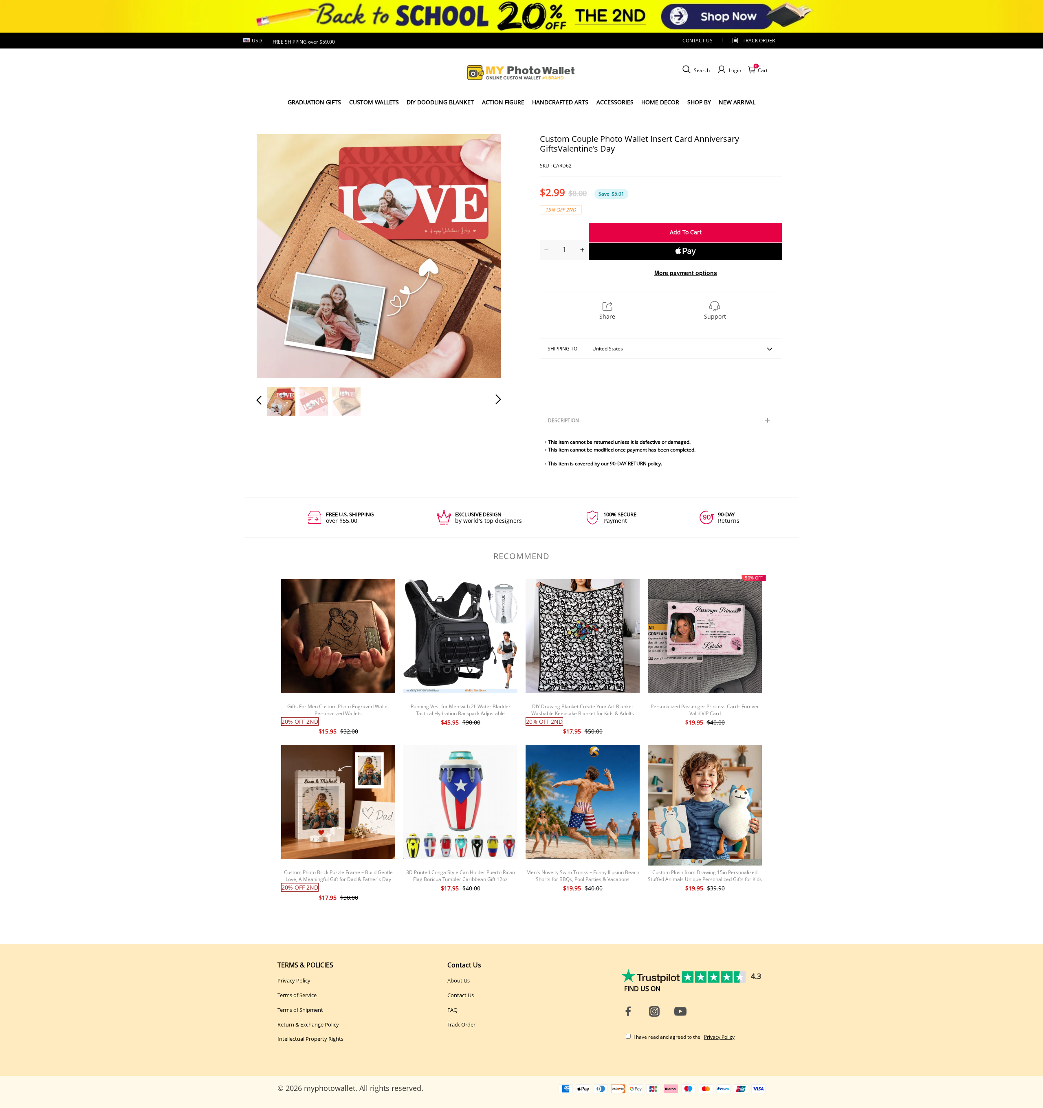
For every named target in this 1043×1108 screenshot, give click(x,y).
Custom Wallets (374, 102)
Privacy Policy (293, 980)
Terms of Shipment (300, 1009)
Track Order (759, 40)
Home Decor (660, 102)
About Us (458, 980)
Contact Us (460, 995)
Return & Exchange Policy (308, 1024)
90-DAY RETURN (628, 463)
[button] (275, 255)
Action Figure (503, 102)
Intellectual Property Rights (310, 1038)
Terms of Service (297, 995)
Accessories (615, 102)
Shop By (699, 102)
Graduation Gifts (314, 102)
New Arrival (737, 102)
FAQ (452, 1009)
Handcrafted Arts (560, 102)
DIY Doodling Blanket (440, 102)
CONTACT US (697, 40)
